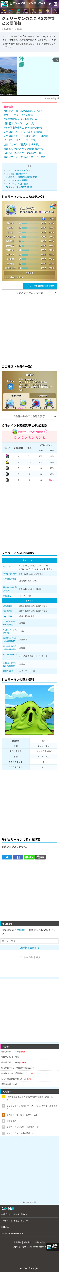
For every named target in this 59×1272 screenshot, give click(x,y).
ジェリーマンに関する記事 (20, 186)
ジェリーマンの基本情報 (17, 183)
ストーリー (8, 567)
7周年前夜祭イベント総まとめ (20, 119)
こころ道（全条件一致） (17, 173)
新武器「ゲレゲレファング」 (20, 123)
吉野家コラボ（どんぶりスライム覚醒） (26, 157)
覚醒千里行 (8, 671)
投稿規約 (21, 929)
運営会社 (27, 1242)
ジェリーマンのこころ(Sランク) (20, 170)
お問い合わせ (40, 1242)
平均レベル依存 (10, 573)
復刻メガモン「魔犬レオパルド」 (22, 144)
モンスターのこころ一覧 (29, 292)
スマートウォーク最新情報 (18, 115)
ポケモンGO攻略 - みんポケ (12, 1233)
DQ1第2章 (7, 610)
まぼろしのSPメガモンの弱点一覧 (22, 152)
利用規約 (17, 1242)
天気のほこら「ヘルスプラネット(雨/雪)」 (27, 136)
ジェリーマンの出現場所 (17, 180)
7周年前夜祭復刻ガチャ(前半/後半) (23, 127)
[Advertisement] (29, 330)
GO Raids (5, 1227)
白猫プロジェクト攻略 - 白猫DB (14, 1214)
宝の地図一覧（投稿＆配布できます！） (26, 110)
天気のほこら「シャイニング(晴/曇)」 (25, 131)
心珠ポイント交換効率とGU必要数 (21, 176)
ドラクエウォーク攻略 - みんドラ (28, 4)
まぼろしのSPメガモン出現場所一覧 (24, 148)
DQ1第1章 (7, 605)
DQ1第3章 (7, 616)
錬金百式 (7, 595)
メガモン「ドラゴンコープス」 (21, 140)
